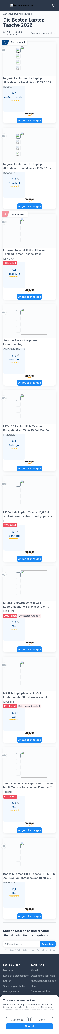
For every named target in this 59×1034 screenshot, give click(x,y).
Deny (42, 1019)
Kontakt (35, 970)
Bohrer (7, 981)
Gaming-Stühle (11, 991)
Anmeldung (48, 944)
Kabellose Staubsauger (16, 975)
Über (34, 986)
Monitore (8, 970)
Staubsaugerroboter (14, 986)
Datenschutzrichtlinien (43, 975)
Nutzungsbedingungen (43, 981)
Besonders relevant (41, 33)
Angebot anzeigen (29, 120)
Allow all (29, 1026)
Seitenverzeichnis (40, 991)
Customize (17, 1019)
